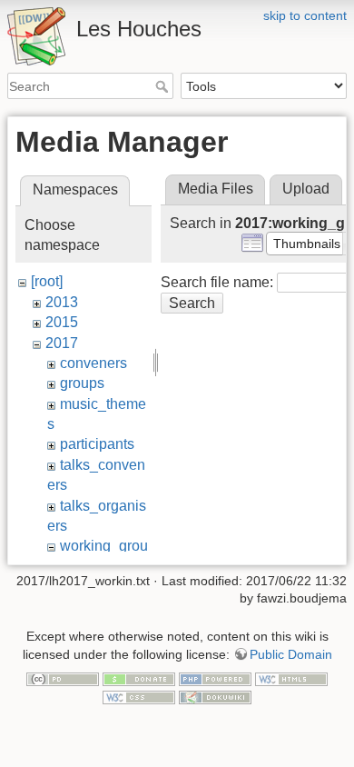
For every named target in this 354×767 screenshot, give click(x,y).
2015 (61, 322)
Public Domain (291, 654)
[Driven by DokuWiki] (215, 696)
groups (82, 383)
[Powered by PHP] (215, 679)
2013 (61, 302)
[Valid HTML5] (291, 679)
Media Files (215, 188)
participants (97, 444)
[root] (47, 281)
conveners (93, 363)
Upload (305, 188)
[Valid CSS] (139, 696)
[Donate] (139, 679)
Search (163, 86)
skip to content (305, 15)
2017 (61, 343)
